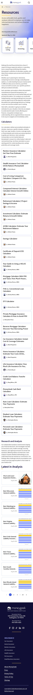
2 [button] (13, 595)
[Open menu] (2, 2)
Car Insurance (8, 641)
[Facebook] (9, 628)
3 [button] (17, 595)
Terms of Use (8, 677)
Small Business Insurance (11, 659)
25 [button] (23, 595)
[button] (26, 595)
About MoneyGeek (10, 667)
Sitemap (7, 680)
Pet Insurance (8, 656)
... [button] (20, 594)
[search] (28, 2)
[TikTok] (16, 628)
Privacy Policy (8, 673)
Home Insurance (9, 644)
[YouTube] (23, 628)
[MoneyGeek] (15, 3)
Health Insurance (9, 653)
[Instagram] (13, 628)
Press (6, 670)
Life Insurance (8, 650)
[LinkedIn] (20, 628)
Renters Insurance (9, 647)
